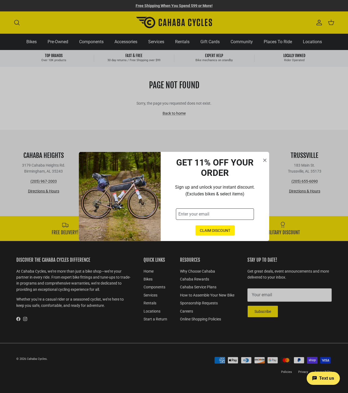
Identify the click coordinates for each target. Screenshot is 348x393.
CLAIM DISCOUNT (215, 230)
